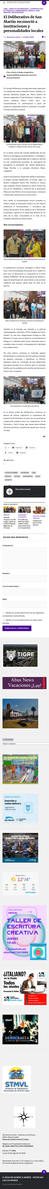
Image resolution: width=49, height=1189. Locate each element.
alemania (25, 472)
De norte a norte (13, 37)
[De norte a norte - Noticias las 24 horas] (24, 2)
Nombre (6, 573)
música (8, 476)
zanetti (8, 480)
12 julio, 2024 (28, 37)
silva (38, 476)
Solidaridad (18, 12)
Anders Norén (16, 1184)
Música (31, 11)
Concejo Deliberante (19, 9)
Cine (6, 9)
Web (4, 599)
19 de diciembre (11, 472)
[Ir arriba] (44, 1172)
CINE (34, 472)
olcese (17, 476)
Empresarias (21, 11)
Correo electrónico (11, 586)
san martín (27, 476)
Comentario (8, 545)
